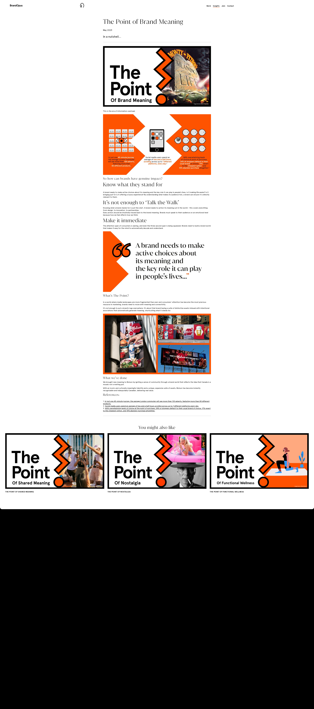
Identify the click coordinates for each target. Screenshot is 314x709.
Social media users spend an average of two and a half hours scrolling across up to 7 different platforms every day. (152, 406)
